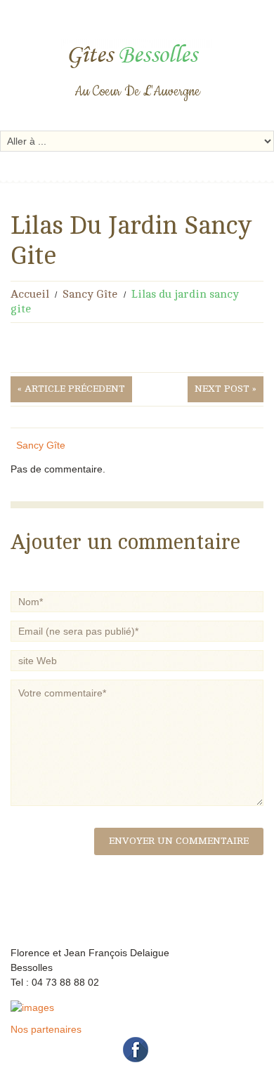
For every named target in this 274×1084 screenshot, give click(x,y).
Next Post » (225, 388)
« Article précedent (71, 388)
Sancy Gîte (90, 294)
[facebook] (136, 1049)
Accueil (30, 294)
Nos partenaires (46, 1029)
